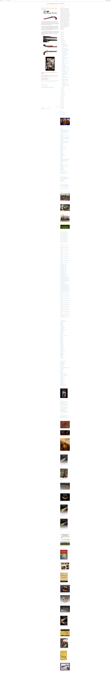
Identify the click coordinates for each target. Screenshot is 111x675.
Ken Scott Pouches (62, 382)
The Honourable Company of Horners (64, 417)
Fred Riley (61, 147)
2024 (62, 35)
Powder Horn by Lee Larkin (65, 82)
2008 (62, 108)
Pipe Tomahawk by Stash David (65, 70)
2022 (62, 37)
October (63, 42)
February (63, 93)
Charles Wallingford (62, 327)
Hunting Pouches (64, 65)
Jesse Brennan (62, 378)
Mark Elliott (61, 343)
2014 (62, 101)
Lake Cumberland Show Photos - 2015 (64, 287)
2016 (62, 99)
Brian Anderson (62, 139)
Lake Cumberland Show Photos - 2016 (64, 288)
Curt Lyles (61, 370)
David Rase (61, 144)
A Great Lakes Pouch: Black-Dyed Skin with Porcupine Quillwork (64, 130)
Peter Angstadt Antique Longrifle (65, 66)
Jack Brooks (61, 333)
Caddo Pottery (62, 326)
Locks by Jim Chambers (64, 73)
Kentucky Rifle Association (63, 416)
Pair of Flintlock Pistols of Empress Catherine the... (65, 53)
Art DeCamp (61, 322)
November (63, 41)
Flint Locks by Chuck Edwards (64, 374)
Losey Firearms (62, 341)
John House (61, 158)
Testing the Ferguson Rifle (63, 170)
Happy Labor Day (64, 76)
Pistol (55, 81)
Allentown (61, 134)
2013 (62, 102)
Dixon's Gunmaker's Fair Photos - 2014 (64, 278)
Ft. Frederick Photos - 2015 (63, 283)
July (62, 87)
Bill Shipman (61, 323)
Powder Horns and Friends (63, 385)
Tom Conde (61, 171)
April (62, 91)
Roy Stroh (61, 352)
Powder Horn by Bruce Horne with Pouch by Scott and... (66, 58)
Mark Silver (61, 344)
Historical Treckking (62, 376)
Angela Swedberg (62, 362)
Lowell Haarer (62, 342)
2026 (62, 32)
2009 (62, 107)
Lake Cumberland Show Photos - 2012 (64, 284)
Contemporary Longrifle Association (64, 415)
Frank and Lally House (63, 146)
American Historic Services (63, 321)
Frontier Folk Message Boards (63, 375)
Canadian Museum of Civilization (64, 402)
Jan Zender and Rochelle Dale (63, 335)
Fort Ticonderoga (62, 282)
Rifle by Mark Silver (64, 55)
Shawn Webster (62, 169)
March (63, 92)
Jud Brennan (61, 380)
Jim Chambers (62, 337)
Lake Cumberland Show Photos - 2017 (64, 289)
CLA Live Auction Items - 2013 (64, 234)
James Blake (61, 153)
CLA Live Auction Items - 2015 (64, 236)
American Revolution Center (63, 401)
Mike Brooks (61, 347)
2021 (62, 38)
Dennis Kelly (52, 81)
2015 (62, 100)
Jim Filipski (61, 338)
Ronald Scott (61, 351)
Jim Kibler (61, 156)
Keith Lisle (61, 340)
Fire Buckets (61, 373)
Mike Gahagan (62, 348)
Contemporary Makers (55, 3)
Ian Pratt (61, 151)
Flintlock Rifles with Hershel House (64, 184)
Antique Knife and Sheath (65, 54)
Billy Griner (61, 324)
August (63, 86)
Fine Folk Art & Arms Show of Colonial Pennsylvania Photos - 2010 (65, 281)
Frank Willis (61, 332)
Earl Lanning (61, 145)
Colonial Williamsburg (63, 403)
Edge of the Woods (62, 372)
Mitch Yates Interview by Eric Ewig (64, 164)
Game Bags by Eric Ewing (63, 148)
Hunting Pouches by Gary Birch (65, 50)
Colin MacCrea (62, 369)
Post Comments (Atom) (47, 108)
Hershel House (63, 56)
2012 (62, 103)
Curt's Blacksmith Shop (63, 329)
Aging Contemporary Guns (63, 133)
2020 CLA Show (64, 83)
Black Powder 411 (62, 325)
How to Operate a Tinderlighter (64, 185)
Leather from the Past (62, 384)
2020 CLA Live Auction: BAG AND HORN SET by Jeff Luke (65, 85)
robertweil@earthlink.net (63, 114)
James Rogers (61, 154)
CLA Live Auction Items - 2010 (64, 232)
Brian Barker (61, 140)
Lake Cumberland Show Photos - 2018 (64, 290)
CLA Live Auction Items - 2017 (64, 238)
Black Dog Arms (62, 364)
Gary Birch (61, 149)
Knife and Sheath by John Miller (65, 49)
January (63, 94)
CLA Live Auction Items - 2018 (64, 239)
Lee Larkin (61, 162)
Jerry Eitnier (61, 336)
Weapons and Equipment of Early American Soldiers (64, 173)
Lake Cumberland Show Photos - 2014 (64, 286)
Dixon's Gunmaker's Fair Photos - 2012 (64, 277)
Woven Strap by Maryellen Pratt (65, 68)
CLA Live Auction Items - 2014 (64, 235)
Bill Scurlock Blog (62, 363)
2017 (62, 98)
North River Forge (62, 349)
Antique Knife (63, 69)
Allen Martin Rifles (62, 320)
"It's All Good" (62, 129)
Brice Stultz (61, 365)
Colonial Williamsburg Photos (63, 276)
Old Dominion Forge (62, 350)
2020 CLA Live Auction (47, 81)
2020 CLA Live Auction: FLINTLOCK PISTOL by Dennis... (65, 80)
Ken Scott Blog (62, 381)
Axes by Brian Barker (64, 51)
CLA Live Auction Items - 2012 (64, 233)
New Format (63, 59)
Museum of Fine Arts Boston (63, 404)
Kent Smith (61, 383)
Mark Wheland (62, 345)
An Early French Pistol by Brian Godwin (65, 137)
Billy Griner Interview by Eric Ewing (64, 138)
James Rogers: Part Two (63, 155)
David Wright (61, 330)
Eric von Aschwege (62, 331)
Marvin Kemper (62, 346)
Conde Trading (62, 328)
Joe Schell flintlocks (62, 379)
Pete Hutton (61, 165)
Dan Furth (61, 371)
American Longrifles (62, 361)
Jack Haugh (61, 152)
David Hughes (62, 143)
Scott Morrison (62, 168)
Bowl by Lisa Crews (64, 67)
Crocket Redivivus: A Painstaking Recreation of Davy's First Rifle (64, 142)
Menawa (61, 163)
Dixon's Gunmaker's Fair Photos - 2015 (64, 279)
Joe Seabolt (61, 157)
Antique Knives (63, 64)
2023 (62, 36)
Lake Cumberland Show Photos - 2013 (64, 285)
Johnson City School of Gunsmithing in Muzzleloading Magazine (65, 159)
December (63, 40)
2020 (62, 39)
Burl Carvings (62, 366)
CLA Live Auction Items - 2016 (64, 237)
